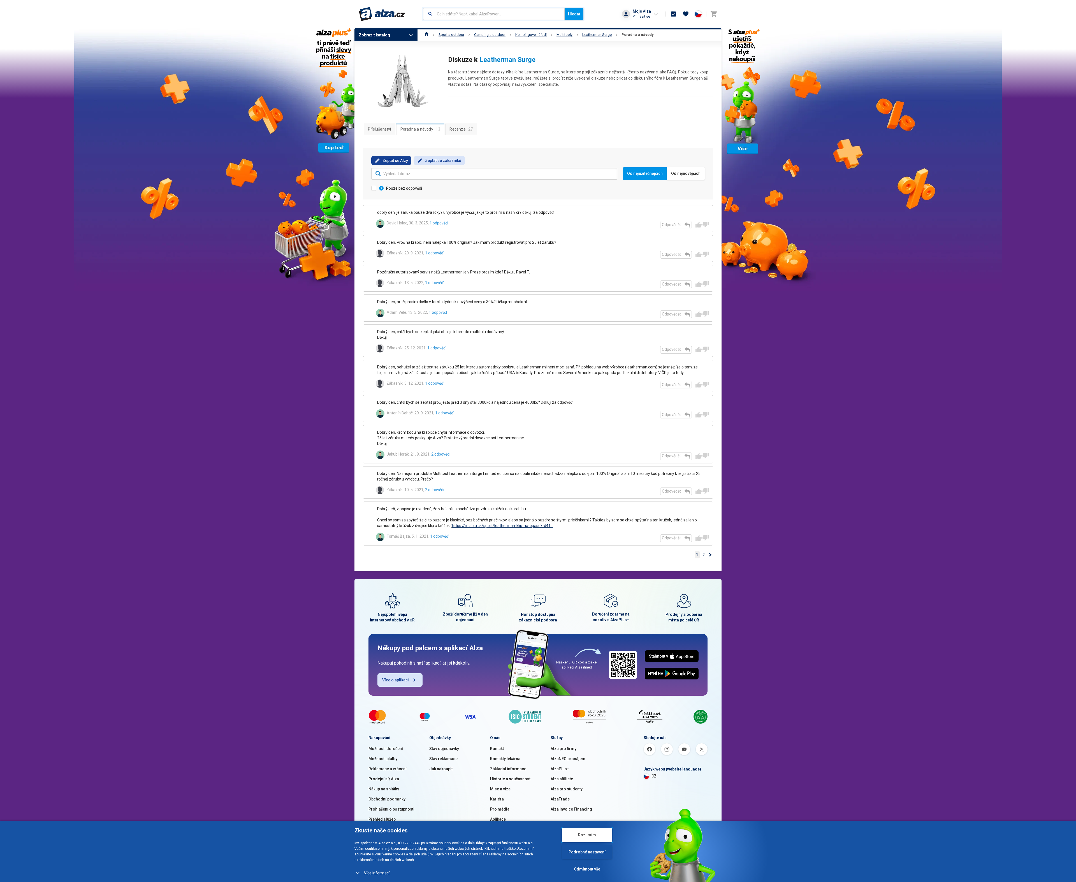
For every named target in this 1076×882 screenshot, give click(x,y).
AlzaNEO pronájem (568, 758)
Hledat (574, 14)
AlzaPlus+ (560, 769)
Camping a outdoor (489, 35)
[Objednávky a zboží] (673, 14)
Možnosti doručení (385, 748)
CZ (654, 776)
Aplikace (498, 819)
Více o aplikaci (395, 680)
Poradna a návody (638, 35)
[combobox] (494, 14)
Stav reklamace (443, 758)
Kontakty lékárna (505, 758)
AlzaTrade (560, 799)
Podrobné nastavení (587, 852)
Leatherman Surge (597, 35)
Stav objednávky (444, 748)
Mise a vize (500, 789)
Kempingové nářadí (531, 35)
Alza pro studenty (567, 789)
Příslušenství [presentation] (379, 129)
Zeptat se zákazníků (443, 160)
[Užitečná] (698, 225)
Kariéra (497, 799)
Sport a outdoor (451, 35)
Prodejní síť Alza (383, 779)
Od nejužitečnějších (645, 173)
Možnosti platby (382, 758)
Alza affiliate (562, 779)
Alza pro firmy (563, 748)
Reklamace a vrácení (387, 769)
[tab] (379, 129)
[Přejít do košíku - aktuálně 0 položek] (713, 14)
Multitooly (564, 35)
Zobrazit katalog (374, 35)
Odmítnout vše (587, 869)
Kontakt (497, 748)
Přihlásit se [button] (641, 16)
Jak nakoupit (441, 769)
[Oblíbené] (685, 14)
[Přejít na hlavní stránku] (382, 14)
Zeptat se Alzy (395, 160)
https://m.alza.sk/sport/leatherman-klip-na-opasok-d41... (502, 525)
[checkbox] (538, 381)
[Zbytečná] (705, 225)
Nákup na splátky (383, 789)
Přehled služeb (382, 819)
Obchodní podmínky (386, 799)
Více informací (376, 873)
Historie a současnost (510, 779)
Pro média (499, 809)
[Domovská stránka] (427, 34)
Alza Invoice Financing (571, 809)
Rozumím (587, 835)
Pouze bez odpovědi (404, 188)
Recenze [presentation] (461, 129)
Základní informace (508, 769)
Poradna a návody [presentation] (420, 129)
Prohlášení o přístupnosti (391, 809)
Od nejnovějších (686, 173)
